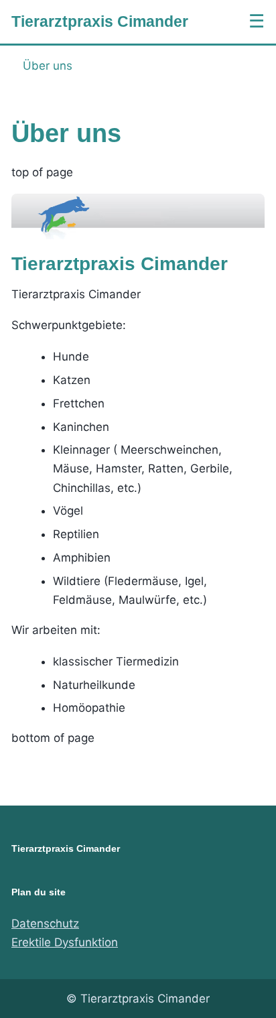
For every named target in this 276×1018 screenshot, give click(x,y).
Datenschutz (45, 923)
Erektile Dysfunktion (64, 942)
